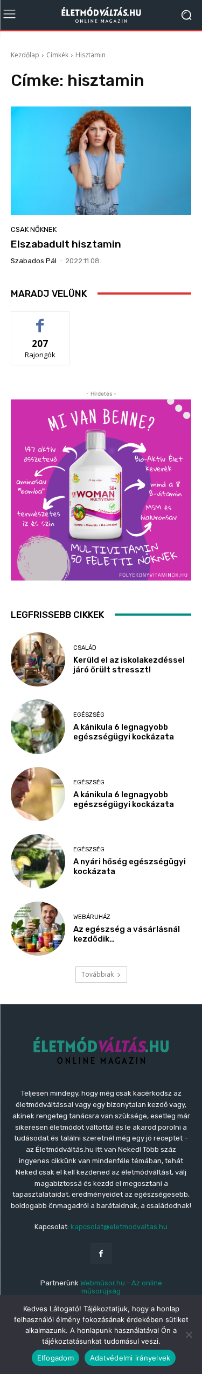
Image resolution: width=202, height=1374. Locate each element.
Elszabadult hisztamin (66, 244)
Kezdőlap (25, 54)
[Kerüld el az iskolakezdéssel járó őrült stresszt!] (38, 659)
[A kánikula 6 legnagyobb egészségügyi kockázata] (38, 726)
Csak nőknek (34, 229)
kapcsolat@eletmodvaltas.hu (119, 1227)
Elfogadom (55, 1357)
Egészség (89, 715)
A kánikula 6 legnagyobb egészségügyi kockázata (123, 732)
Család (84, 648)
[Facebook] (101, 1253)
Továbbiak (97, 974)
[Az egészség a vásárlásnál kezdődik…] (38, 929)
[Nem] (188, 1334)
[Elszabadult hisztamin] (101, 160)
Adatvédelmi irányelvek (130, 1357)
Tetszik (40, 320)
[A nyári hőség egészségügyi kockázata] (38, 861)
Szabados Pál (34, 261)
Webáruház (91, 917)
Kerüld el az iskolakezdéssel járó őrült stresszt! (129, 665)
